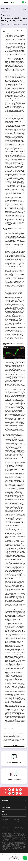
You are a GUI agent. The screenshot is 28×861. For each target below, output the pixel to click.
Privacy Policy (16, 819)
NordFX (3, 8)
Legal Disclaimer (5, 823)
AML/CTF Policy (17, 821)
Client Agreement (5, 819)
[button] (2, 2)
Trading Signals (13, 24)
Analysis (8, 8)
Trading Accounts (14, 779)
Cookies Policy (13, 856)
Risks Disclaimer (4, 821)
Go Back (15, 745)
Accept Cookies (14, 858)
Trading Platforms (14, 762)
